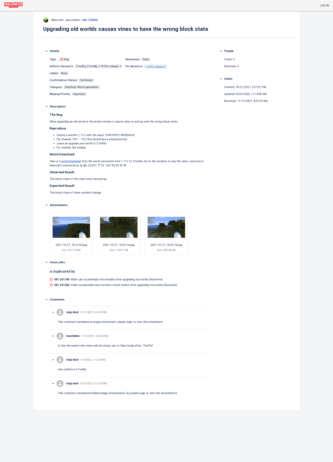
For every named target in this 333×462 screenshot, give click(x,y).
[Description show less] (46, 106)
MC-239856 (90, 20)
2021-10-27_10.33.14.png (119, 245)
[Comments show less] (46, 299)
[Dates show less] (220, 78)
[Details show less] (46, 51)
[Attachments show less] (46, 205)
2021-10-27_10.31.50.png (71, 245)
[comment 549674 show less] (53, 336)
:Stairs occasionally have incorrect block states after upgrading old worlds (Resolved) (115, 285)
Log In (324, 5)
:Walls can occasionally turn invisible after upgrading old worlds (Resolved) (108, 279)
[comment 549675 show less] (53, 312)
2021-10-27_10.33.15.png (166, 245)
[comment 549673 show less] (53, 359)
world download (71, 161)
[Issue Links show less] (46, 262)
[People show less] (220, 51)
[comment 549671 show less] (53, 383)
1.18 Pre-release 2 (155, 66)
